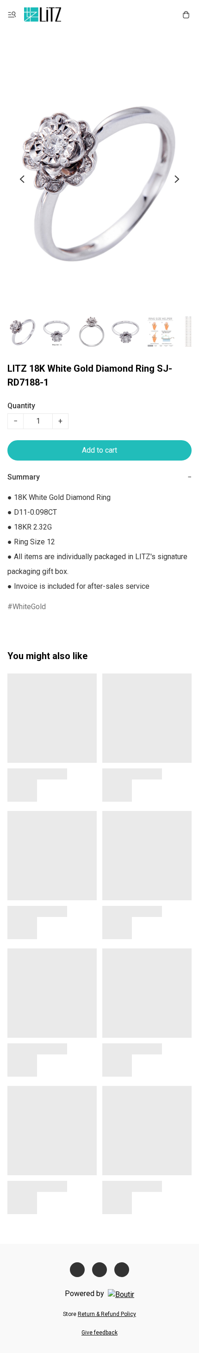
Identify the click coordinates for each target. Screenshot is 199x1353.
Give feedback (99, 1332)
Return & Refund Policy (107, 1314)
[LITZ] (42, 14)
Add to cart (99, 450)
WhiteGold (29, 606)
